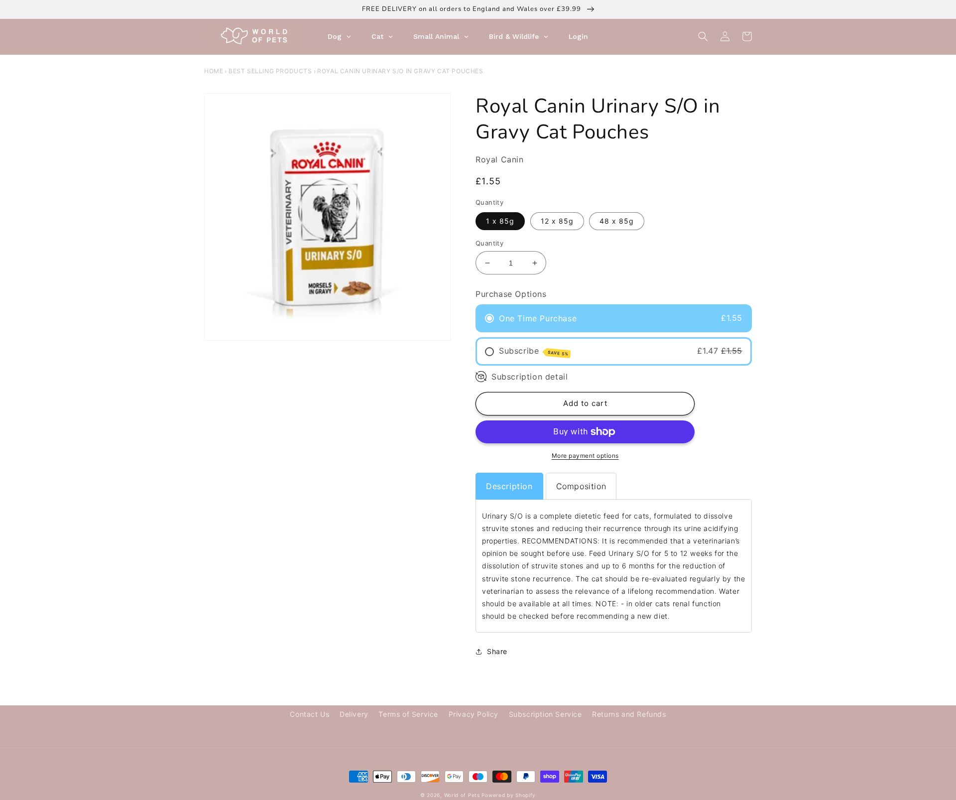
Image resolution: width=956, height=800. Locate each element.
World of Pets (462, 795)
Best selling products (270, 71)
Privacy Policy (473, 714)
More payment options (585, 455)
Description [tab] (509, 486)
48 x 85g (616, 221)
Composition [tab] (581, 486)
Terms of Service (408, 714)
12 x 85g (557, 221)
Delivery (354, 714)
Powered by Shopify (508, 795)
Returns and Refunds (629, 714)
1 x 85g (500, 221)
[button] (703, 36)
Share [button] (497, 651)
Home (213, 71)
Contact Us (309, 714)
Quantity (489, 243)
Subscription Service (545, 714)
